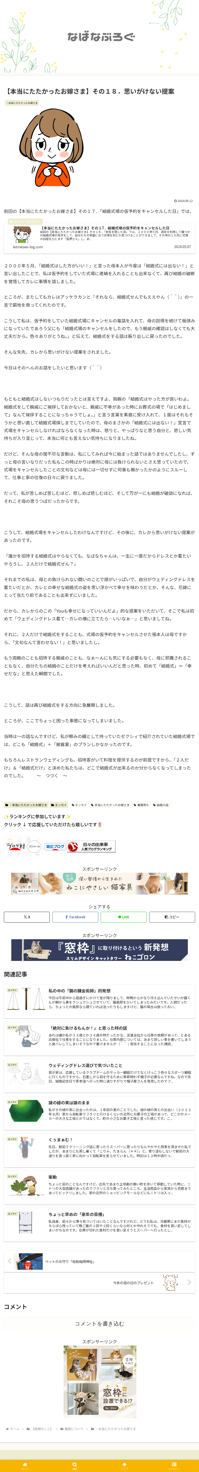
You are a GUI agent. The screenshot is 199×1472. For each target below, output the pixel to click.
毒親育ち (143, 805)
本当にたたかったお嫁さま (112, 805)
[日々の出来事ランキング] (91, 846)
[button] (172, 917)
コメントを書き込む (99, 1324)
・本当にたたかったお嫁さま (28, 805)
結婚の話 (162, 805)
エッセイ (61, 805)
